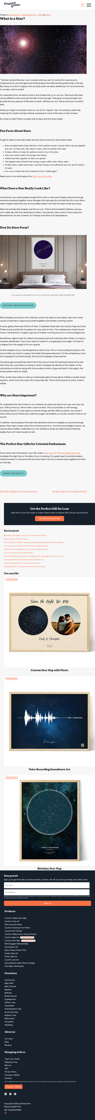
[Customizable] (49, 667)
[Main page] (12, 5)
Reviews (8, 1045)
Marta (48, 15)
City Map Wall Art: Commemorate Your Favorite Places (24, 567)
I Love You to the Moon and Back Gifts (18, 553)
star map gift (50, 453)
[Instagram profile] (11, 1094)
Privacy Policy (86, 896)
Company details (12, 1075)
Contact (8, 1078)
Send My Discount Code (49, 518)
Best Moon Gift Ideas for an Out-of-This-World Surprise (25, 535)
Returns (8, 1065)
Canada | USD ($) (14, 1087)
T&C (6, 1068)
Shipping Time (11, 1062)
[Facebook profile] (7, 1094)
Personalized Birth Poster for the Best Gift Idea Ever (23, 560)
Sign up (47, 903)
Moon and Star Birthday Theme (16, 539)
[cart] (82, 5)
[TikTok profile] (16, 1094)
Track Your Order (12, 1059)
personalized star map (69, 453)
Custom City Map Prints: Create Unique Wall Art (22, 563)
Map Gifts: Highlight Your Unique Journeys (18, 491)
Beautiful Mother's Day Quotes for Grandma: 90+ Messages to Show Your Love (34, 556)
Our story (9, 1039)
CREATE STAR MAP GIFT (13, 473)
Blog (7, 1042)
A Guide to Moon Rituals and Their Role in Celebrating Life (26, 546)
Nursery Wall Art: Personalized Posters (70, 491)
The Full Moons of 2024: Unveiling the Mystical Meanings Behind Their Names (34, 542)
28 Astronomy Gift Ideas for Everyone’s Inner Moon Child (25, 549)
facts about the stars (42, 176)
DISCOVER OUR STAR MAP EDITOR (18, 305)
